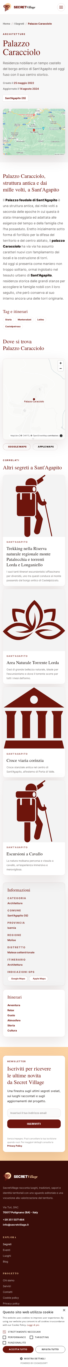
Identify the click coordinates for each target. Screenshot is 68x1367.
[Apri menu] (61, 7)
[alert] (34, 1336)
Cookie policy (11, 1297)
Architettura (14, 964)
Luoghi (7, 1255)
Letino (40, 319)
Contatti (7, 1291)
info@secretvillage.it (16, 1224)
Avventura (13, 1005)
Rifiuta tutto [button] (50, 1349)
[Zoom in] (60, 363)
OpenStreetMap (40, 435)
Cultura (12, 1030)
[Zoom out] (60, 368)
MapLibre (15, 435)
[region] (34, 399)
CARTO (26, 435)
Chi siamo (8, 1280)
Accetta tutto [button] (18, 1349)
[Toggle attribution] (61, 436)
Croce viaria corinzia (25, 760)
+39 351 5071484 (13, 1219)
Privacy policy (11, 1303)
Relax (10, 1010)
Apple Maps (46, 446)
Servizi (7, 1286)
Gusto (11, 1015)
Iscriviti (34, 1123)
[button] (34, 1358)
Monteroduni (24, 319)
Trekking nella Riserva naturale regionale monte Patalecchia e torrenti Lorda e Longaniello (29, 556)
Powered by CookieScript (34, 1363)
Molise (11, 940)
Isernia (11, 927)
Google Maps (17, 446)
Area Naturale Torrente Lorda (33, 662)
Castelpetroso (12, 326)
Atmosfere (13, 1020)
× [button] (64, 1310)
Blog (5, 1261)
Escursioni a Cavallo (25, 854)
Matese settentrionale (20, 952)
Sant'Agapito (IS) (15, 98)
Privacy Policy (14, 1145)
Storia (8, 319)
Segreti (7, 1244)
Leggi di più (33, 1325)
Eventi (6, 1249)
